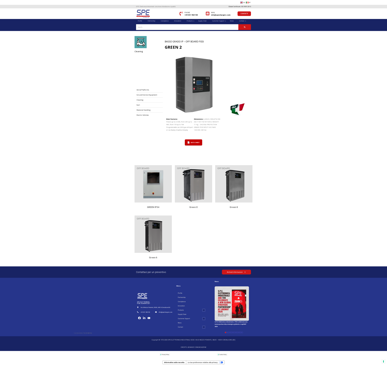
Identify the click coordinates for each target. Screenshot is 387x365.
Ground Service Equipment (147, 95)
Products (190, 21)
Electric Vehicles (143, 115)
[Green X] (193, 184)
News (232, 21)
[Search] (244, 27)
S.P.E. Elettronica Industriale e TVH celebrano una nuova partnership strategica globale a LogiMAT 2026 (231, 324)
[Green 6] (153, 234)
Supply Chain (202, 21)
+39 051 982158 (145, 312)
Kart (138, 105)
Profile (140, 21)
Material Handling (143, 110)
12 (242, 332)
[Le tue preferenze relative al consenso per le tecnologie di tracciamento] (383, 361)
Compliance (165, 21)
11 (240, 332)
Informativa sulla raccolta (174, 362)
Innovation (177, 21)
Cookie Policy (223, 354)
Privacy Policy (165, 354)
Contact (241, 21)
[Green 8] (233, 184)
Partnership (151, 21)
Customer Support (218, 21)
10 (239, 332)
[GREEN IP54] (153, 184)
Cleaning (140, 100)
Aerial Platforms (143, 90)
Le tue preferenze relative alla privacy (203, 362)
